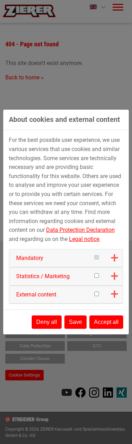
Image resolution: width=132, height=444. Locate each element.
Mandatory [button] (29, 258)
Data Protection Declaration (80, 230)
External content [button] (36, 294)
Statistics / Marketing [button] (43, 276)
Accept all (106, 322)
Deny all (46, 322)
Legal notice (84, 239)
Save (75, 322)
